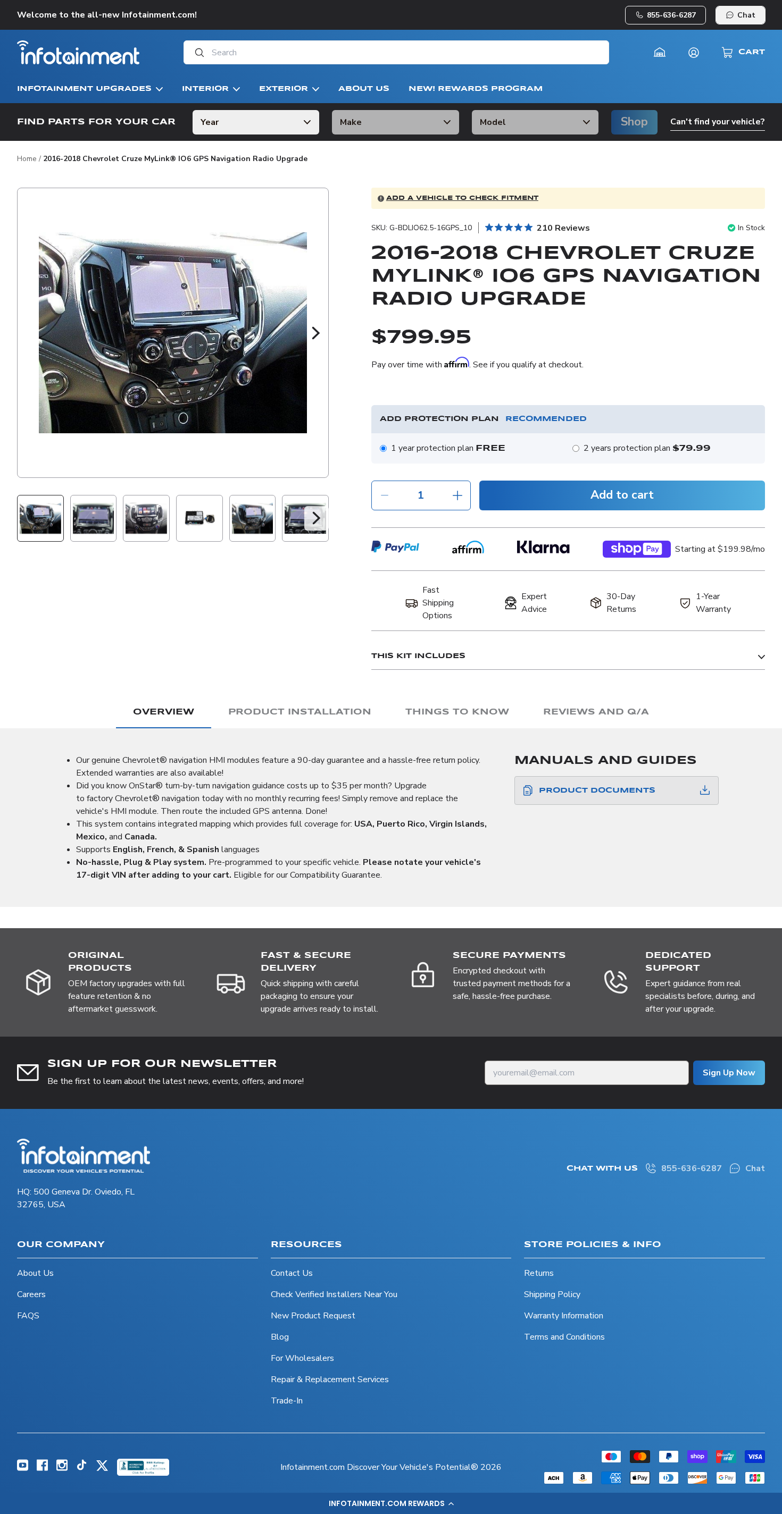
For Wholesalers (302, 1358)
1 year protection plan (448, 448)
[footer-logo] (83, 1156)
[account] (693, 52)
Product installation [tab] (299, 712)
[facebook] (42, 1468)
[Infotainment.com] (78, 52)
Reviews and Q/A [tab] (596, 712)
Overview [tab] (163, 712)
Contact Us (292, 1273)
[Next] (316, 333)
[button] (391, 1503)
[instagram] (62, 1468)
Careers (31, 1294)
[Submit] (196, 52)
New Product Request (313, 1316)
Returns (539, 1273)
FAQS (28, 1316)
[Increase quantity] (457, 495)
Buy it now (637, 552)
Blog (280, 1337)
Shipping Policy (552, 1294)
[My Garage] (659, 52)
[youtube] (22, 1468)
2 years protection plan (647, 448)
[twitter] (102, 1469)
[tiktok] (81, 1468)
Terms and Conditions (564, 1337)
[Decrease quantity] (384, 495)
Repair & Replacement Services (330, 1379)
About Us (35, 1273)
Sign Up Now (729, 1073)
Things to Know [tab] (457, 712)
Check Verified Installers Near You (334, 1294)
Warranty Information (563, 1316)
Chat (746, 15)
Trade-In (287, 1401)
